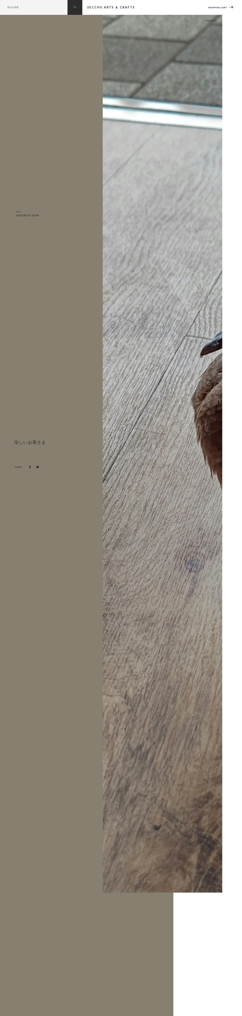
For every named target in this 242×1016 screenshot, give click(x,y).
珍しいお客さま (30, 442)
